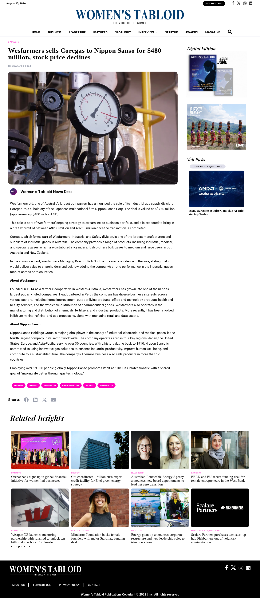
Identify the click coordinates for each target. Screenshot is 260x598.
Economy (33, 385)
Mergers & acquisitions (205, 530)
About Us (18, 584)
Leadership (77, 32)
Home (36, 32)
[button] (26, 400)
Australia (18, 385)
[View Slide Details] (216, 126)
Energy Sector (50, 385)
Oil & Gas (89, 385)
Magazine (212, 32)
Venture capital (81, 530)
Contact (94, 584)
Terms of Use (42, 584)
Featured (100, 32)
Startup (171, 32)
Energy (13, 42)
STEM (196, 166)
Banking (16, 472)
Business (54, 32)
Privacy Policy (69, 584)
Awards (191, 32)
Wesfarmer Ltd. (106, 385)
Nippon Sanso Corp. (70, 385)
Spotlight (123, 32)
